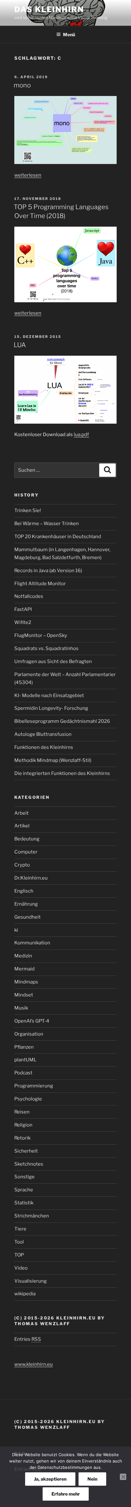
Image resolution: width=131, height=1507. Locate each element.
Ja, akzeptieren (50, 1479)
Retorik (22, 1138)
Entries (27, 1339)
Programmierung (33, 1086)
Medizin (23, 956)
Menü (69, 34)
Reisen (22, 1112)
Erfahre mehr (66, 1494)
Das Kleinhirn (49, 9)
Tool (19, 1242)
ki (16, 930)
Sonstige (24, 1177)
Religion (23, 1125)
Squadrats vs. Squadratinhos (46, 648)
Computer (26, 852)
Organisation (28, 1034)
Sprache (23, 1190)
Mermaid (24, 969)
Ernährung (26, 904)
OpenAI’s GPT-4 (31, 1021)
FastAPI (23, 609)
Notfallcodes (28, 596)
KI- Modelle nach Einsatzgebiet (49, 695)
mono (22, 85)
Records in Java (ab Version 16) (48, 570)
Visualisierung (30, 1281)
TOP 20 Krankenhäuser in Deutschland (57, 536)
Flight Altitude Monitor (40, 583)
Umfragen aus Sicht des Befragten (53, 661)
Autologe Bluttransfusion (43, 734)
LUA (20, 345)
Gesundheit (27, 917)
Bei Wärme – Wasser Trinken (46, 523)
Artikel (22, 826)
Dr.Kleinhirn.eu (31, 878)
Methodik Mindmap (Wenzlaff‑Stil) (52, 760)
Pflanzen (24, 1047)
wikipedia (25, 1294)
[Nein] (123, 1477)
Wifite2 (22, 622)
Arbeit (21, 813)
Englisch (23, 891)
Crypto (22, 865)
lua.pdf (81, 434)
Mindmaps (26, 982)
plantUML (25, 1060)
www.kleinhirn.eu (33, 1364)
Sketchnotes (28, 1164)
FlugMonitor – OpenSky (40, 635)
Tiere (20, 1229)
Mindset (23, 995)
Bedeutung (26, 839)
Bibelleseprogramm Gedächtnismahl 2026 (62, 721)
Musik (21, 1008)
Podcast (23, 1073)
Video (21, 1268)
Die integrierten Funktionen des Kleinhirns (62, 773)
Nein (92, 1479)
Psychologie (28, 1099)
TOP (19, 1255)
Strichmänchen (31, 1216)
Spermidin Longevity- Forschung (51, 708)
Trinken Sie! (27, 510)
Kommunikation (32, 943)
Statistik (23, 1203)
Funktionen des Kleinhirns (43, 747)
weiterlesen (27, 175)
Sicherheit (26, 1151)
